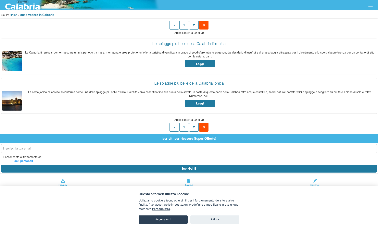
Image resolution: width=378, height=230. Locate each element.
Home (13, 15)
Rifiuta (215, 219)
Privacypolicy (62, 186)
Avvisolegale (189, 186)
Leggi (200, 64)
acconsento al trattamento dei (23, 159)
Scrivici (315, 185)
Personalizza (161, 209)
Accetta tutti (163, 219)
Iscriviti (189, 168)
